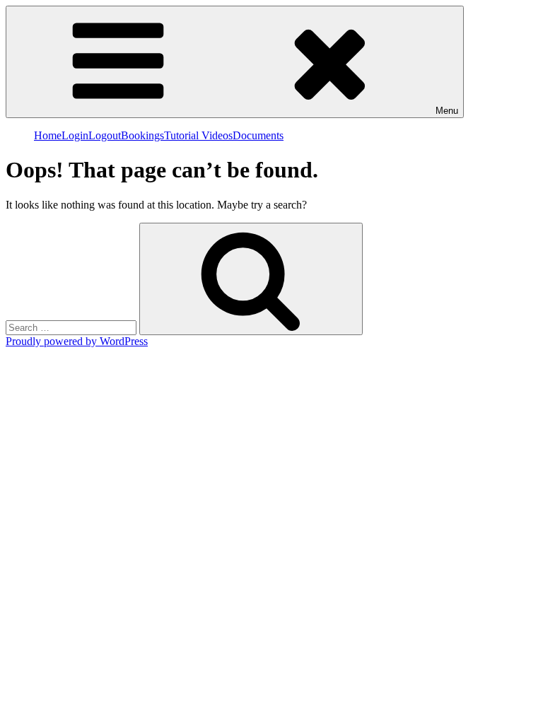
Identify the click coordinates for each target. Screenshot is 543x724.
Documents (258, 135)
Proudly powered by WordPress (77, 341)
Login (75, 135)
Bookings (142, 135)
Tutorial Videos (198, 135)
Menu (447, 110)
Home (48, 135)
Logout (104, 135)
